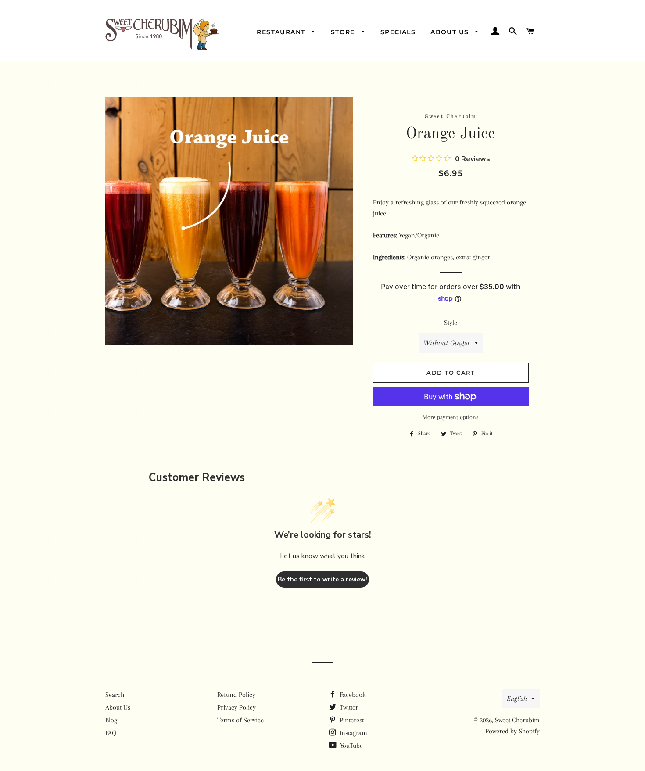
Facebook (352, 695)
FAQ (110, 733)
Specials (398, 32)
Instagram (352, 733)
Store (344, 32)
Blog (111, 720)
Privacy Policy (236, 707)
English (517, 699)
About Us (450, 32)
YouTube (350, 745)
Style (450, 322)
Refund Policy (236, 695)
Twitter (348, 707)
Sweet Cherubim (517, 720)
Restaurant (282, 32)
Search (114, 695)
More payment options (451, 417)
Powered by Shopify (512, 731)
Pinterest (351, 720)
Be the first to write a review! (322, 579)
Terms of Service (240, 720)
